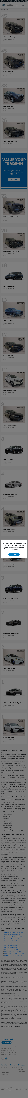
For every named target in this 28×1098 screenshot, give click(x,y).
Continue (14, 554)
